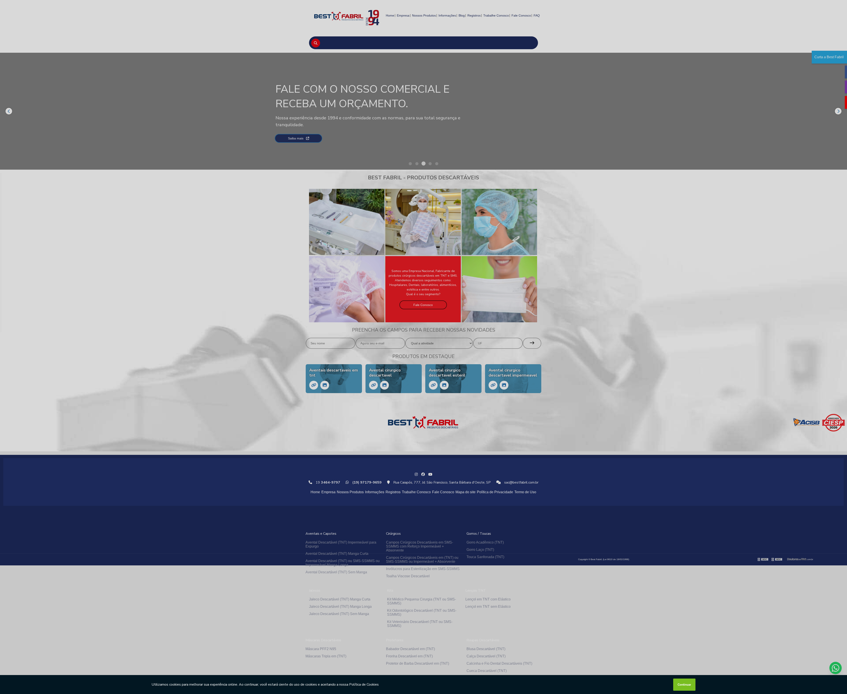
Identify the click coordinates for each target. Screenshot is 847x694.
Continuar (684, 684)
